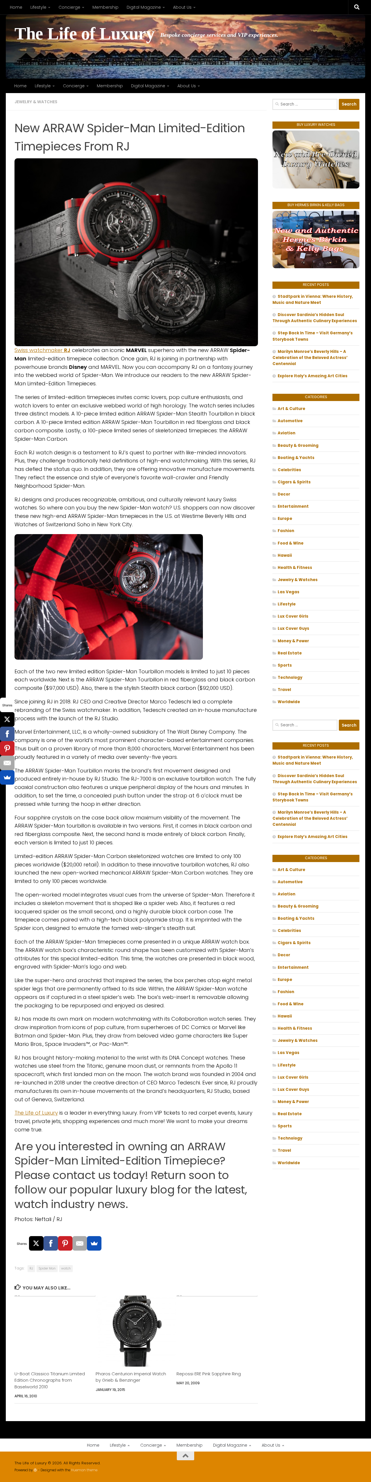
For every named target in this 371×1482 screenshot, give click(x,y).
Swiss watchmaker (42, 350)
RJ (31, 1268)
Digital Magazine (144, 7)
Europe (285, 518)
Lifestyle (38, 7)
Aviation (286, 433)
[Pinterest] (65, 1243)
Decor (284, 494)
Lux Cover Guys (293, 628)
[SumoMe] (94, 1243)
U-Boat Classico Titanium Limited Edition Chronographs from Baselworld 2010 (49, 1380)
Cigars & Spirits (294, 482)
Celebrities (289, 470)
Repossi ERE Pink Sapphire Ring (209, 1374)
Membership (105, 7)
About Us (182, 7)
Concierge (69, 7)
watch (66, 1268)
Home (16, 7)
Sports (285, 665)
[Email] (79, 1243)
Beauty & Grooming (298, 445)
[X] (36, 1243)
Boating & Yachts (296, 457)
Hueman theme (84, 1470)
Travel (284, 689)
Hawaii (285, 555)
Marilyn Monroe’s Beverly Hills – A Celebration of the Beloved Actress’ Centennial (310, 358)
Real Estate (290, 653)
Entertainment (293, 506)
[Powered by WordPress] (35, 1470)
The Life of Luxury (84, 33)
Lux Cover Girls (293, 616)
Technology (290, 677)
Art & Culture (291, 408)
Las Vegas (288, 592)
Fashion (286, 531)
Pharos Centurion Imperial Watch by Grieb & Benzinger (131, 1377)
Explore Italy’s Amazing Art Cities (313, 376)
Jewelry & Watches (35, 102)
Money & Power (293, 641)
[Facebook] (50, 1243)
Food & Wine (290, 543)
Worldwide (289, 702)
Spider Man (47, 1268)
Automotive (290, 421)
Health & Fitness (295, 567)
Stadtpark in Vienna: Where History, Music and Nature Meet (312, 299)
